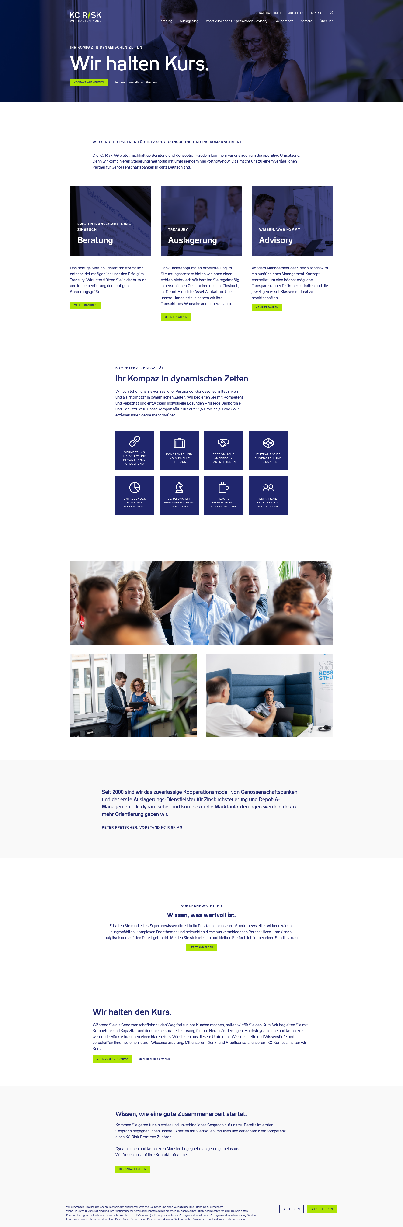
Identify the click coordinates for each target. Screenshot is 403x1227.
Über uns (326, 21)
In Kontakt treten (132, 1169)
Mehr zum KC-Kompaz (112, 1059)
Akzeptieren (322, 1209)
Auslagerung (189, 21)
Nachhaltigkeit (270, 13)
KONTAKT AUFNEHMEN (89, 82)
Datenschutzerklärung (160, 1219)
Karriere (306, 21)
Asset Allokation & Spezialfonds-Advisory (236, 21)
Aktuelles (296, 13)
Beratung (165, 21)
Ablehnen (291, 1209)
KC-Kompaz (284, 21)
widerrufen (220, 1219)
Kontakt (317, 13)
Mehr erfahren (85, 305)
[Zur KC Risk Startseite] (85, 20)
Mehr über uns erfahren (155, 1059)
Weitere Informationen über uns (136, 82)
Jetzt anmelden (201, 947)
